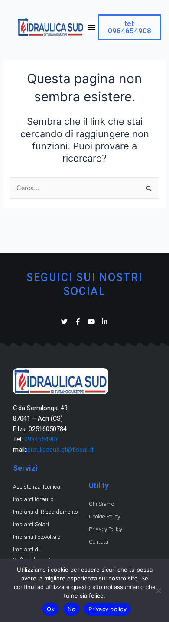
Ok (51, 609)
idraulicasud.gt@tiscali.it (60, 450)
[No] (158, 590)
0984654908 (41, 439)
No (72, 609)
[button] (91, 27)
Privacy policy (107, 609)
